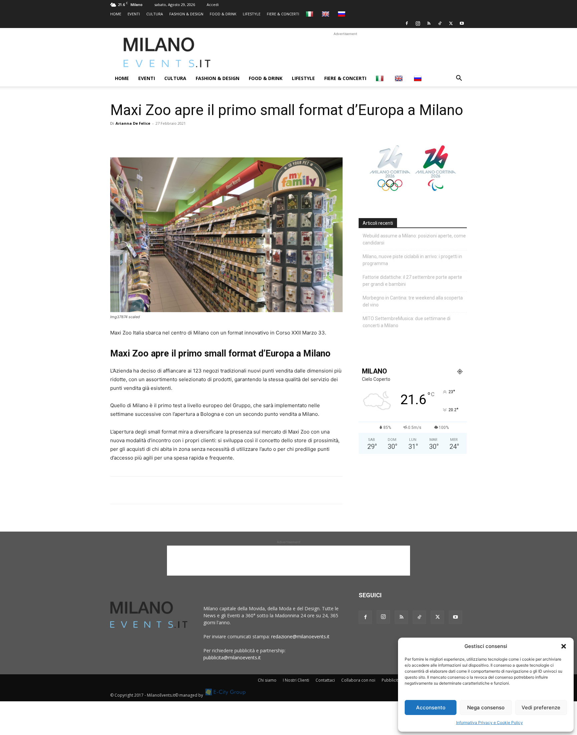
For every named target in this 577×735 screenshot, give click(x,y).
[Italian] (310, 14)
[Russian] (342, 14)
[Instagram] (418, 23)
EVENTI (134, 13)
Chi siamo (267, 680)
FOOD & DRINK (223, 13)
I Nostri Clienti (296, 680)
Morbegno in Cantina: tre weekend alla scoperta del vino (413, 301)
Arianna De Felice (133, 123)
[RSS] (429, 23)
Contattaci (325, 680)
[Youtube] (462, 23)
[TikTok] (440, 23)
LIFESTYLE (251, 13)
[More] (194, 138)
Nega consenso (486, 707)
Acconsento (430, 707)
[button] (563, 646)
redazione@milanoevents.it (300, 636)
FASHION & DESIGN (186, 13)
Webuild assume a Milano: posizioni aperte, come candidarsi (414, 239)
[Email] (178, 138)
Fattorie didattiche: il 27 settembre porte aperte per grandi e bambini (412, 280)
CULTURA (154, 13)
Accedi (213, 4)
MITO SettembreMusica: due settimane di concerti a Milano (406, 322)
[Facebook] (407, 23)
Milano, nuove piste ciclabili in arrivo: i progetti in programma (412, 260)
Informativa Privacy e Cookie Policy (489, 722)
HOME (115, 13)
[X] (451, 23)
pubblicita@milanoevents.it (232, 657)
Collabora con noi (358, 680)
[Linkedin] (163, 138)
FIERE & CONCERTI (283, 13)
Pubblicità (391, 680)
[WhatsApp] (147, 138)
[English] (326, 14)
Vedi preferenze (541, 707)
